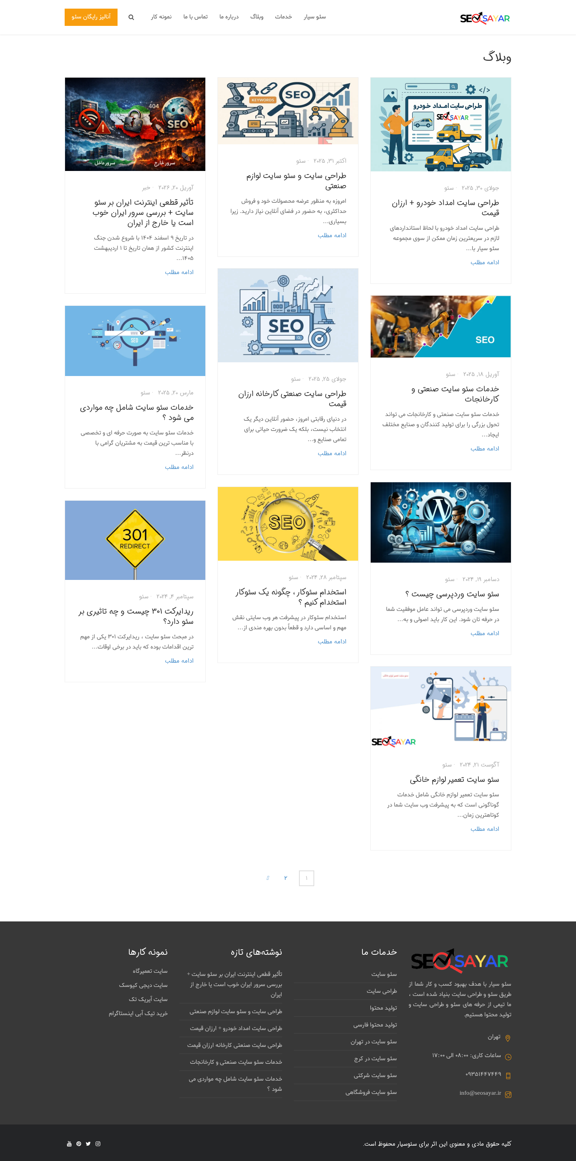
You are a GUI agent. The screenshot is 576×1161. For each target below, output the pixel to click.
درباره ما (229, 17)
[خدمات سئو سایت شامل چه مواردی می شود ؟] (135, 341)
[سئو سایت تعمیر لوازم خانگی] (441, 707)
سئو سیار (315, 17)
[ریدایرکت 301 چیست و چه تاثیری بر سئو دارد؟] (135, 540)
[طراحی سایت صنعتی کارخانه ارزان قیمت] (288, 315)
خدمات (283, 17)
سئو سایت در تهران (374, 1041)
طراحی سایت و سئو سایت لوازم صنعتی (296, 181)
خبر (146, 188)
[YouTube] (69, 1144)
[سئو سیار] (485, 17)
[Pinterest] (78, 1144)
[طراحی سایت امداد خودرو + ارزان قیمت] (441, 124)
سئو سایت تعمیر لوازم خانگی (454, 780)
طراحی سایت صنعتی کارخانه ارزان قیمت (292, 399)
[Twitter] (88, 1144)
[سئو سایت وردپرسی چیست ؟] (441, 522)
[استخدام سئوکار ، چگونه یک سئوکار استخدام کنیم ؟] (288, 524)
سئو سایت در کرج (375, 1058)
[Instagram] (98, 1144)
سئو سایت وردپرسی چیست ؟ (452, 594)
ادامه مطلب (179, 272)
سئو (301, 161)
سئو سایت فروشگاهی (371, 1092)
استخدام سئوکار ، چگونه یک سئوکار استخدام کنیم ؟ (291, 597)
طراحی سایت (382, 991)
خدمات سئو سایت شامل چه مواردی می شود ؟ (137, 413)
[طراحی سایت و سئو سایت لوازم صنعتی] (288, 111)
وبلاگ (256, 17)
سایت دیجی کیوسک (143, 985)
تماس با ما (195, 17)
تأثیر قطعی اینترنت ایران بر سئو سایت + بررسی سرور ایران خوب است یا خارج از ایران (143, 212)
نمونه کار (161, 17)
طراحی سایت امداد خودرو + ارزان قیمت (445, 208)
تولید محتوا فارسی (375, 1025)
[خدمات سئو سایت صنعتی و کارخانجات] (441, 327)
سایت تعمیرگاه (150, 971)
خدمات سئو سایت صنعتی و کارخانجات (455, 394)
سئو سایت (384, 974)
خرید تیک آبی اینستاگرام (138, 1013)
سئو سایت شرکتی (375, 1075)
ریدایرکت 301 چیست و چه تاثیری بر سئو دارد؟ (136, 616)
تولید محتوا (383, 1008)
